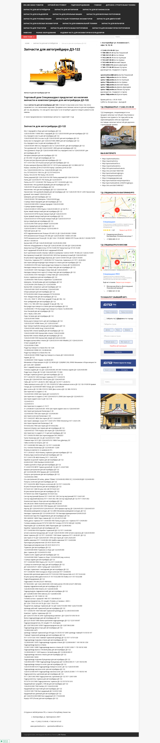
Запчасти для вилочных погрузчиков (103, 14)
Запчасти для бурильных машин (67, 14)
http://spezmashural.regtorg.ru (113, 173)
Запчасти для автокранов (66, 9)
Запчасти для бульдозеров (36, 14)
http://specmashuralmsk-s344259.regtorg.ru (117, 183)
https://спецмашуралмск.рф (112, 178)
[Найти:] (125, 37)
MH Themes (62, 735)
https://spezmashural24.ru (111, 166)
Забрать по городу (110, 318)
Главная (97, 5)
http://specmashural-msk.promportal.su (116, 180)
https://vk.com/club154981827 (112, 185)
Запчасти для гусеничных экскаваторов (74, 19)
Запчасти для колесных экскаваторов (41, 23)
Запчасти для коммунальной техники (79, 23)
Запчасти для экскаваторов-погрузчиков (111, 28)
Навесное (28, 33)
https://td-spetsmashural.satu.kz (113, 168)
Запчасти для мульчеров (113, 23)
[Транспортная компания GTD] (103, 303)
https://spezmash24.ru (110, 161)
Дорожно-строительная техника (120, 5)
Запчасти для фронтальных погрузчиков (69, 28)
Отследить (124, 370)
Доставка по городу (121, 318)
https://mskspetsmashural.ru (112, 176)
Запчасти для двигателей (108, 19)
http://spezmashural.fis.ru (111, 163)
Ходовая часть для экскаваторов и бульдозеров (82, 33)
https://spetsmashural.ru (110, 159)
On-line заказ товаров (33, 5)
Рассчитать (118, 352)
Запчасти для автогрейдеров (37, 9)
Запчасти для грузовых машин (37, 19)
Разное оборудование (46, 33)
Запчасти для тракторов (35, 28)
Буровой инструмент (57, 5)
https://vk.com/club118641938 (112, 171)
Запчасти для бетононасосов (96, 9)
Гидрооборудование (80, 5)
